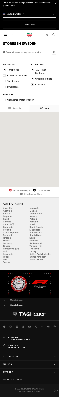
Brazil (6, 219)
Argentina (8, 208)
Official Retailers (43, 79)
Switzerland (35, 243)
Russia (32, 224)
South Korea (35, 235)
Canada (7, 222)
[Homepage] (29, 34)
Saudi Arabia (36, 227)
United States (14, 14)
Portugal (33, 222)
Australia (7, 211)
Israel (6, 257)
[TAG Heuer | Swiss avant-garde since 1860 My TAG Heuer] (29, 314)
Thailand (34, 249)
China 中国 (8, 224)
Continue (40, 25)
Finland (7, 238)
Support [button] (8, 372)
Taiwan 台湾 (35, 246)
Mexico (33, 211)
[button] (46, 34)
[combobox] (29, 52)
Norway (33, 216)
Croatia (7, 230)
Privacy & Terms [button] (13, 380)
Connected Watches (17, 76)
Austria (6, 214)
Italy (5, 260)
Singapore (34, 230)
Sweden (33, 241)
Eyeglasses (12, 87)
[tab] (14, 108)
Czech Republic (11, 233)
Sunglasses (13, 81)
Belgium (7, 216)
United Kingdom (37, 257)
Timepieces (13, 70)
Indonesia (8, 254)
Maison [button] (7, 364)
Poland (33, 219)
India (5, 252)
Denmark (7, 235)
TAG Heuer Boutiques (40, 71)
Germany (8, 243)
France (6, 241)
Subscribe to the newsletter (19, 339)
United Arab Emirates (40, 254)
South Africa (35, 233)
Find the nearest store (16, 347)
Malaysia (34, 208)
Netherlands (35, 214)
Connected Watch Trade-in (20, 100)
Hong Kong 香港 (11, 249)
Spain (32, 238)
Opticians (40, 85)
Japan (6, 262)
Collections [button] (11, 357)
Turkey (32, 252)
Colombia (8, 227)
